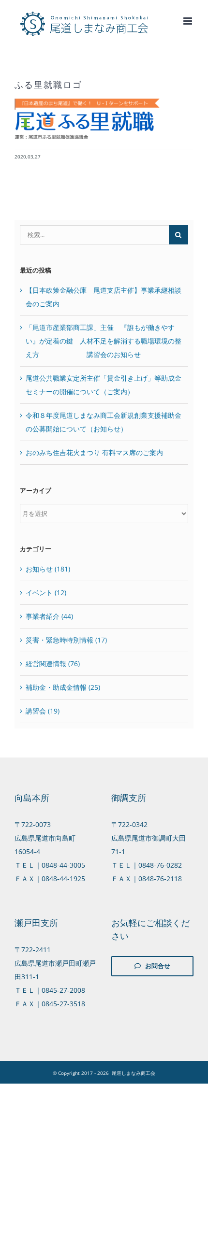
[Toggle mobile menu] (188, 21)
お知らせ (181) (48, 568)
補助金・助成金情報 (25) (63, 687)
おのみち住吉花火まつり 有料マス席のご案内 (94, 452)
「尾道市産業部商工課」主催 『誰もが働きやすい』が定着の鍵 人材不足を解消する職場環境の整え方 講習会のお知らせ (103, 341)
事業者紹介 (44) (49, 616)
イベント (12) (46, 592)
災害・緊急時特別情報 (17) (66, 639)
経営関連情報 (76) (53, 663)
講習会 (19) (42, 710)
